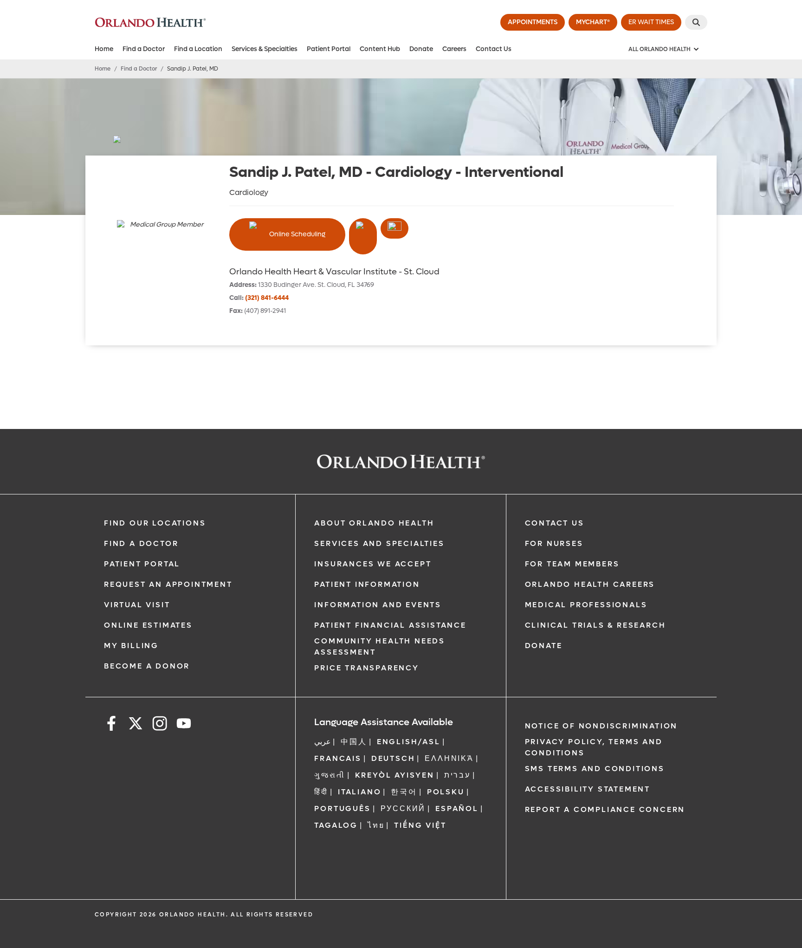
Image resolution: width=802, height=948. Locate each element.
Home (104, 49)
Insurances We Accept (372, 564)
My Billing (131, 645)
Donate (421, 49)
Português (342, 808)
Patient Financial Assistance (390, 625)
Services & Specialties (265, 49)
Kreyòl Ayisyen (394, 775)
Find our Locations (155, 523)
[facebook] (111, 725)
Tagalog (336, 825)
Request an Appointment (168, 584)
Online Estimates (148, 625)
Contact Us (493, 49)
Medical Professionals (586, 605)
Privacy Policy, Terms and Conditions (594, 747)
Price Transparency (366, 668)
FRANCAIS (337, 758)
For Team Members (572, 564)
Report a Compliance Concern (605, 809)
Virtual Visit (137, 605)
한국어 (404, 792)
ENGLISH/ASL (408, 742)
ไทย (376, 825)
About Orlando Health (374, 523)
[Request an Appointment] (394, 228)
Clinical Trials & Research (595, 625)
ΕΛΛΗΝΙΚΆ (449, 758)
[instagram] (159, 725)
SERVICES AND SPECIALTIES (379, 543)
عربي (322, 742)
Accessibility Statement (587, 789)
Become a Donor (147, 666)
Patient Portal (328, 49)
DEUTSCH (393, 758)
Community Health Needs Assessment (379, 646)
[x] (135, 725)
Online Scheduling (297, 234)
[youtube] (183, 725)
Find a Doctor (144, 49)
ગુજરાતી (329, 775)
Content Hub (380, 49)
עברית (457, 775)
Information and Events (377, 605)
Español (457, 808)
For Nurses (554, 543)
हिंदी (321, 792)
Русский (403, 808)
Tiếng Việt (420, 825)
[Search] (696, 22)
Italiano (359, 792)
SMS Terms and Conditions (595, 768)
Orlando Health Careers (590, 584)
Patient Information (367, 584)
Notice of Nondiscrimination (601, 726)
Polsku (446, 792)
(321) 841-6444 (267, 297)
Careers (454, 49)
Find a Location (198, 49)
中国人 (354, 742)
